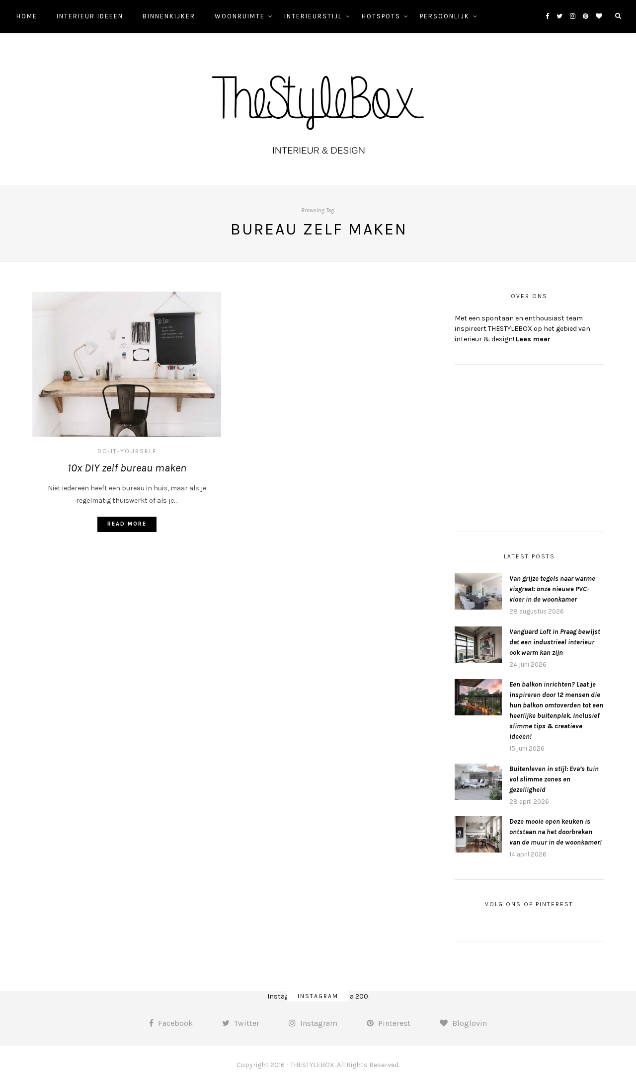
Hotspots (381, 16)
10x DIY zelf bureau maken (127, 468)
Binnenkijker (169, 16)
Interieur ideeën (90, 16)
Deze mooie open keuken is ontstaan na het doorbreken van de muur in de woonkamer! (555, 832)
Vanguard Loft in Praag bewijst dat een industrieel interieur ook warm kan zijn (554, 642)
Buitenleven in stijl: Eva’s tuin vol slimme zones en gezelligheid (554, 779)
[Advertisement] (529, 447)
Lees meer (533, 339)
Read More (127, 524)
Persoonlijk (445, 16)
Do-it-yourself (127, 451)
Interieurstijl (313, 16)
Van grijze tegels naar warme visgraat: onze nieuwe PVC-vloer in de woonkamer (552, 589)
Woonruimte (240, 16)
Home (26, 16)
